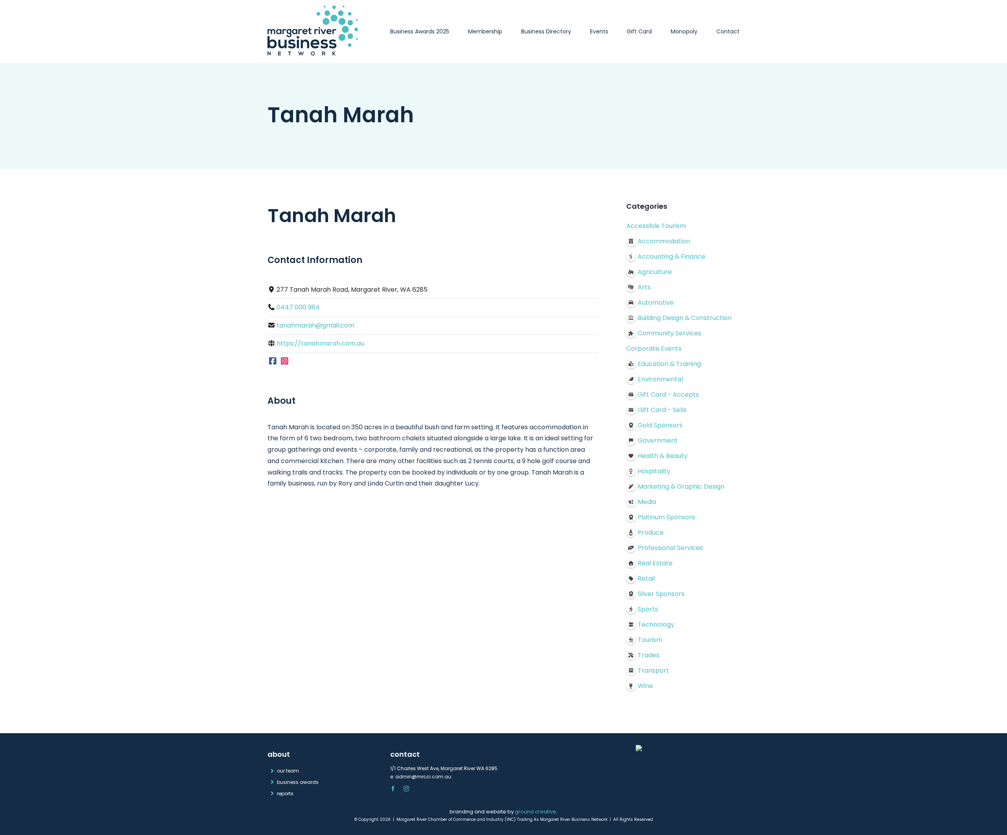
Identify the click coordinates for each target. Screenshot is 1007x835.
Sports (648, 609)
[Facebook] (272, 361)
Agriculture (655, 271)
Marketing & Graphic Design (681, 486)
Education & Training (669, 363)
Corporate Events (654, 348)
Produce (651, 532)
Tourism (650, 639)
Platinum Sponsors (666, 517)
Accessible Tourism (656, 225)
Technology (656, 624)
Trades (648, 655)
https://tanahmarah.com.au (320, 343)
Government (658, 440)
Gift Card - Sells (662, 409)
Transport (653, 670)
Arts (644, 287)
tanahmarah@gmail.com (315, 325)
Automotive (656, 302)
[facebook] (393, 788)
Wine (645, 685)
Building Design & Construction (685, 317)
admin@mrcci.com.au (423, 776)
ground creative (535, 811)
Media (647, 501)
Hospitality (654, 471)
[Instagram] (285, 361)
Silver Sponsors (661, 593)
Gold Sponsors (660, 425)
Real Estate (655, 563)
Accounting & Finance (671, 256)
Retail (646, 578)
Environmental (660, 379)
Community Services (669, 333)
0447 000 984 (298, 307)
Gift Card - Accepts (668, 394)
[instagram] (406, 788)
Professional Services (670, 547)
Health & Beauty (663, 455)
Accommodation (664, 241)
